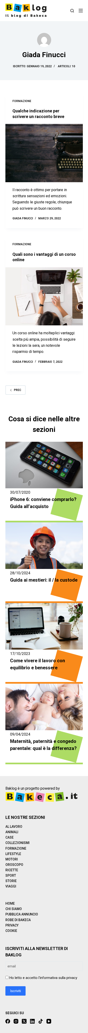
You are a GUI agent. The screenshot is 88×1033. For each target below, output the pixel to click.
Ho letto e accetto (43, 978)
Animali (11, 832)
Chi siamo (13, 909)
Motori (11, 859)
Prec (17, 390)
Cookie (11, 931)
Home (10, 903)
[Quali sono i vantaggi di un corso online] (44, 296)
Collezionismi (17, 843)
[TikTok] (40, 1021)
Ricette (11, 870)
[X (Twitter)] (24, 1021)
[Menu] (81, 10)
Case (9, 837)
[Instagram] (16, 1021)
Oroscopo (14, 865)
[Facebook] (7, 1021)
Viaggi (10, 886)
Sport (10, 875)
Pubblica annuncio (21, 914)
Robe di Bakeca (18, 920)
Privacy (12, 925)
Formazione (21, 101)
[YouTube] (48, 1021)
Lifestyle (13, 854)
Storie (11, 881)
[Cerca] (72, 10)
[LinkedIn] (32, 1021)
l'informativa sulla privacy (57, 978)
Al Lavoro (13, 826)
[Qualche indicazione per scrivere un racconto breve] (44, 153)
